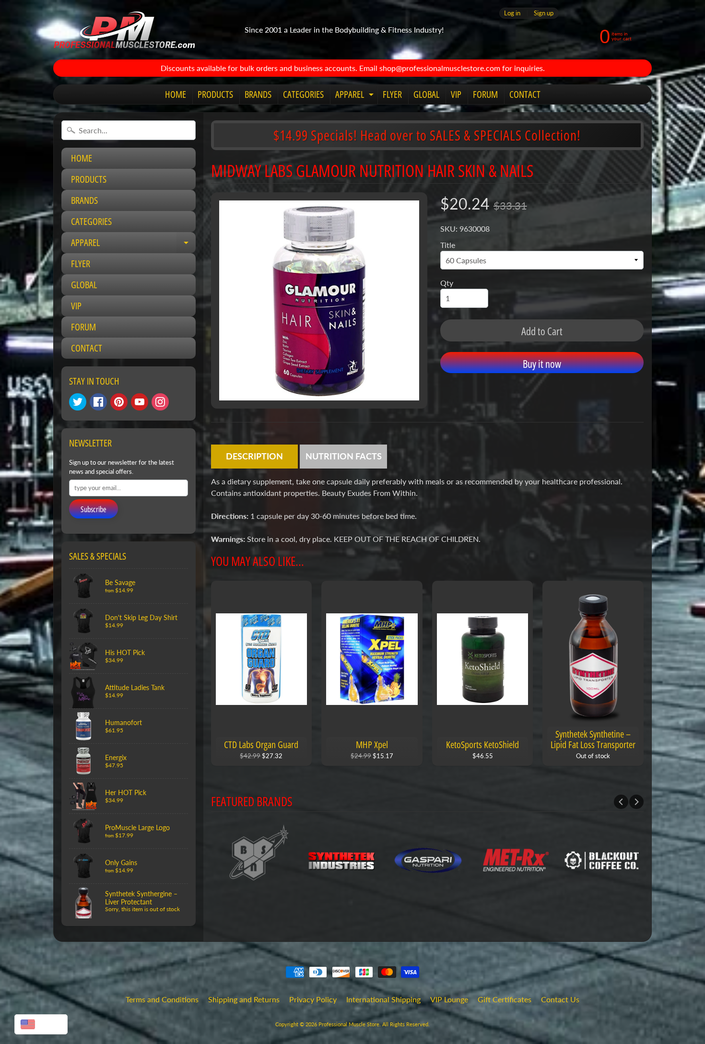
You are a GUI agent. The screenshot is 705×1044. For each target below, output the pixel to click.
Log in (512, 13)
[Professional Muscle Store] (124, 30)
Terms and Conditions (162, 999)
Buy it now (542, 363)
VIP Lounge (449, 999)
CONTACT (524, 94)
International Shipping (383, 999)
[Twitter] (77, 402)
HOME (175, 94)
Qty (446, 282)
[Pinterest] (119, 402)
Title (447, 244)
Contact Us (560, 999)
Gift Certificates (504, 999)
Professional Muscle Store (348, 1024)
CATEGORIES (303, 94)
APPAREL (355, 96)
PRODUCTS (215, 94)
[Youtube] (139, 402)
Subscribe (93, 509)
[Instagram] (160, 402)
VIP (456, 94)
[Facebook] (98, 402)
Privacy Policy (313, 999)
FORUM (485, 94)
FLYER (392, 94)
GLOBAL (426, 94)
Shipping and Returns (244, 999)
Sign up (543, 13)
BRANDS (258, 94)
